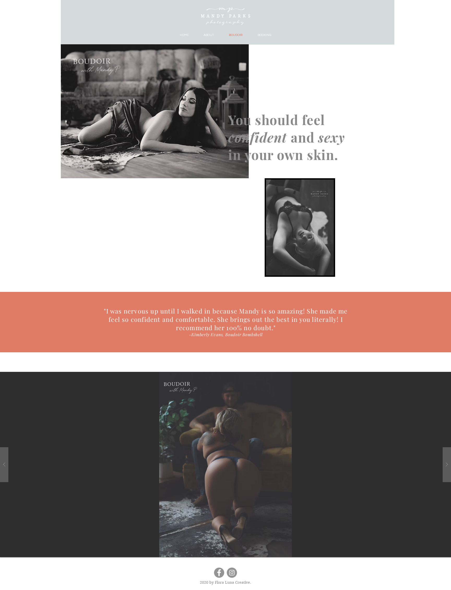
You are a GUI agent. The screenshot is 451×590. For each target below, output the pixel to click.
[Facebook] (219, 573)
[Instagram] (232, 573)
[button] (225, 464)
